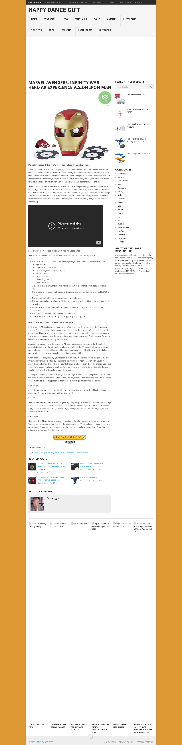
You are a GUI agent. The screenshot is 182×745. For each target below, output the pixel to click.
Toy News (36, 30)
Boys (51, 30)
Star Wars (50, 19)
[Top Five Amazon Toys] (38, 622)
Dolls (97, 19)
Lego (65, 19)
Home (34, 19)
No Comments (33, 472)
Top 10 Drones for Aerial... (132, 2)
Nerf (119, 220)
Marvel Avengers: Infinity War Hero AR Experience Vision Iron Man (60, 453)
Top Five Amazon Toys (53, 2)
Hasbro (120, 209)
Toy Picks (121, 242)
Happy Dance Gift (54, 10)
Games (120, 202)
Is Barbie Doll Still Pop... (78, 2)
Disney (120, 191)
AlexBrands (122, 174)
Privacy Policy (126, 742)
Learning (66, 30)
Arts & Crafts (123, 181)
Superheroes (85, 30)
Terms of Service (145, 742)
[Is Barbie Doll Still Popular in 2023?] (59, 622)
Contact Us (110, 742)
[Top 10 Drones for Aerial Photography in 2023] (101, 622)
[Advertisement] (91, 57)
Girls (119, 206)
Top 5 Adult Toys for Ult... (104, 2)
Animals (111, 19)
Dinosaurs (81, 19)
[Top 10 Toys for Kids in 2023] (122, 622)
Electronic (129, 19)
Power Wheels (123, 227)
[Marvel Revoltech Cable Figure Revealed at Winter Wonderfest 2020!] (143, 622)
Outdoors (105, 30)
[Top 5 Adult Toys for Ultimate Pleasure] (80, 622)
